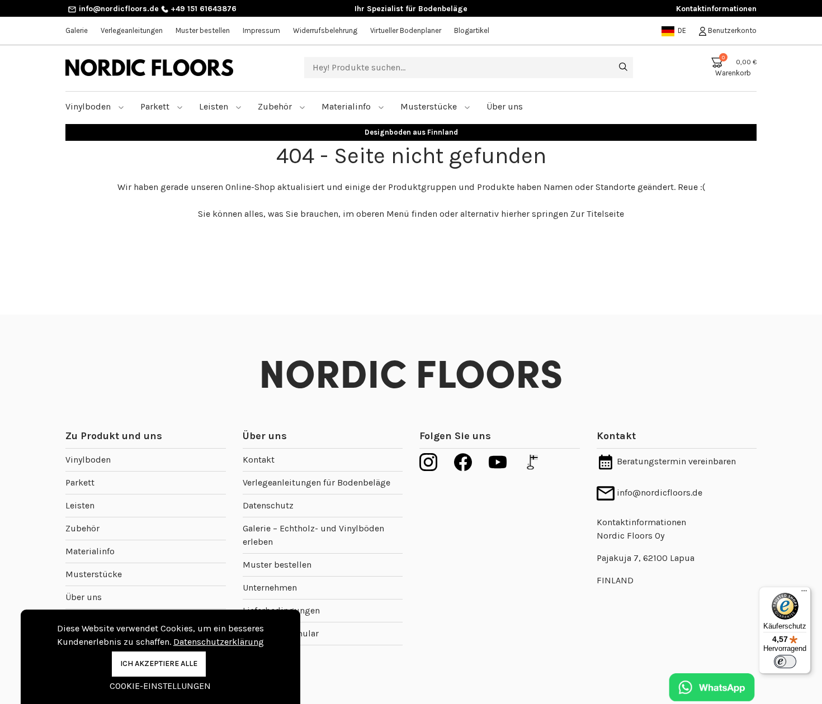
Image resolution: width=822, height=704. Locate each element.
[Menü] (804, 593)
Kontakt (259, 459)
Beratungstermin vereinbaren (675, 461)
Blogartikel (471, 30)
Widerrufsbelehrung (325, 30)
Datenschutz (268, 505)
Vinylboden (89, 106)
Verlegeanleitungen (132, 30)
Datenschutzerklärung (218, 641)
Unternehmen (270, 587)
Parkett (156, 106)
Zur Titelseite (597, 213)
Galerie (76, 30)
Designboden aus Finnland (411, 132)
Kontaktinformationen (716, 8)
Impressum (261, 30)
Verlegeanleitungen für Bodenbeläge (316, 482)
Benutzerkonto (731, 30)
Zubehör (276, 106)
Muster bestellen (203, 30)
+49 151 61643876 (202, 8)
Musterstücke (429, 106)
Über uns (83, 597)
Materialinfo (347, 106)
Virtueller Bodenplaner (405, 30)
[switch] (785, 661)
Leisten (214, 106)
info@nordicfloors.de (118, 8)
